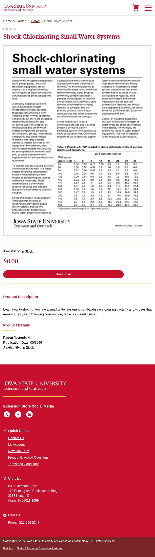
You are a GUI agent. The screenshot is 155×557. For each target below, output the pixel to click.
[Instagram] (29, 415)
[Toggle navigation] (148, 7)
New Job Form (18, 451)
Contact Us (16, 438)
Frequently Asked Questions (28, 457)
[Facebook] (18, 415)
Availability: (11, 251)
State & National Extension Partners (40, 548)
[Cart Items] (136, 8)
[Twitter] (6, 415)
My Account (16, 444)
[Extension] (25, 7)
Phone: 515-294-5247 (23, 522)
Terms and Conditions (23, 464)
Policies (8, 548)
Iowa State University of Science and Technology (57, 540)
